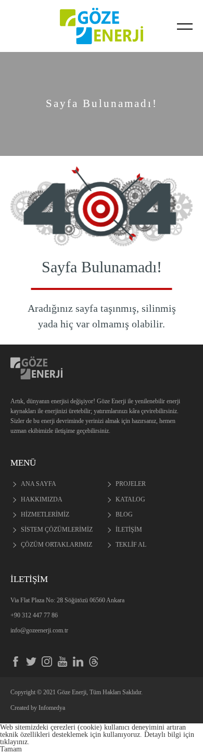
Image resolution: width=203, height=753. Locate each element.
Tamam (11, 749)
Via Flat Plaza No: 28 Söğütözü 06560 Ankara (67, 600)
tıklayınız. (15, 741)
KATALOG (130, 499)
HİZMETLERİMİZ (45, 514)
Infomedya (52, 707)
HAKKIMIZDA (41, 499)
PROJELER (131, 483)
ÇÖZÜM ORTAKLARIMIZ (56, 544)
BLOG (124, 514)
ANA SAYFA (38, 483)
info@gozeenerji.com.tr (39, 630)
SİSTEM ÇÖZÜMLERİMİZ (57, 529)
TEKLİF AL (131, 544)
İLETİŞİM (129, 529)
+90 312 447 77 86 (34, 615)
